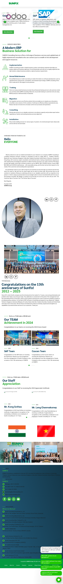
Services (30, 565)
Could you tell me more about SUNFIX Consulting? (50, 573)
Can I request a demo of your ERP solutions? (51, 567)
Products (24, 565)
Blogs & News (38, 565)
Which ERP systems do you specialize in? (49, 556)
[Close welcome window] (61, 547)
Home (6, 565)
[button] (5, 22)
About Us (12, 565)
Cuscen (18, 565)
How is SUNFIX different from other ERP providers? (51, 562)
